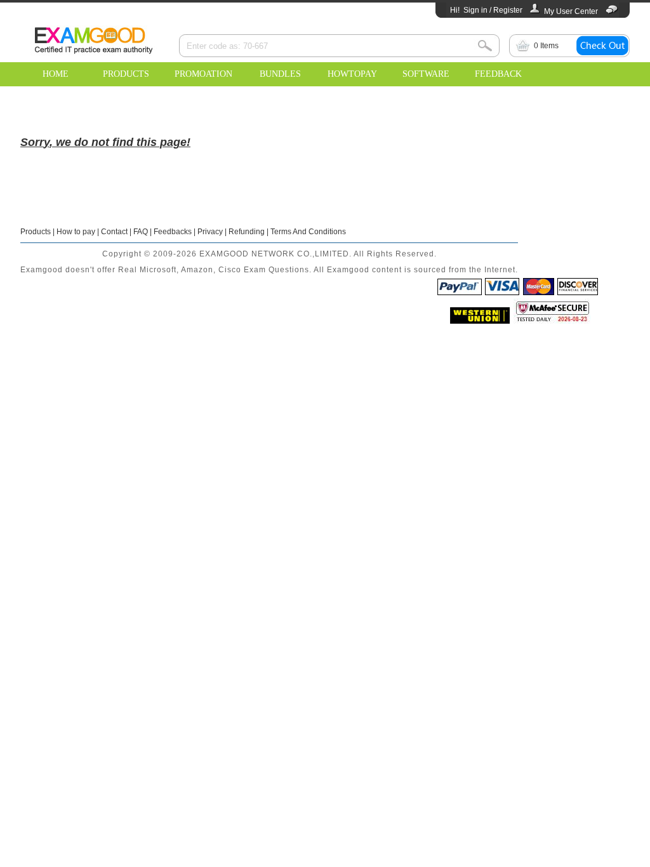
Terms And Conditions (308, 231)
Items (546, 45)
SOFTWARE (425, 74)
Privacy (210, 231)
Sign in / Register (492, 10)
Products (35, 231)
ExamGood (93, 38)
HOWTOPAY (352, 74)
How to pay (75, 231)
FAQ (140, 231)
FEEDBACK (498, 74)
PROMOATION (203, 74)
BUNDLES (280, 74)
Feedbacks (173, 231)
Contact (114, 231)
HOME (56, 74)
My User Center (571, 11)
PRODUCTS (126, 74)
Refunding (247, 231)
